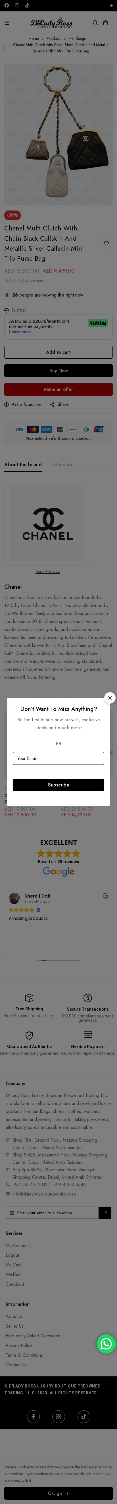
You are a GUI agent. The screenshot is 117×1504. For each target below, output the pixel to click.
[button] (110, 698)
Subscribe (58, 784)
